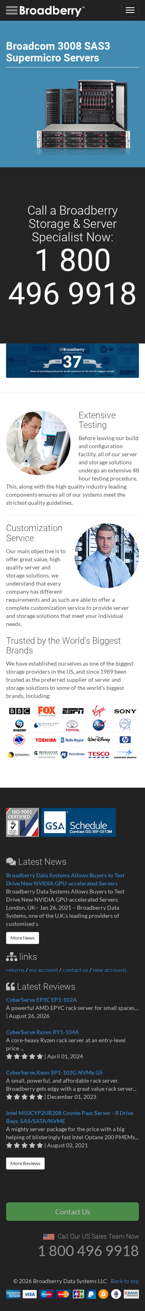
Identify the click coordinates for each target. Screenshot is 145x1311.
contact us (75, 969)
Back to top (125, 1280)
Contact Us (72, 1211)
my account (43, 969)
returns (15, 969)
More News (22, 938)
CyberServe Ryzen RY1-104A (42, 1032)
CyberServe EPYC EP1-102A (41, 999)
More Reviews (25, 1163)
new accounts (110, 969)
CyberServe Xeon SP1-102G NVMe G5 (54, 1072)
